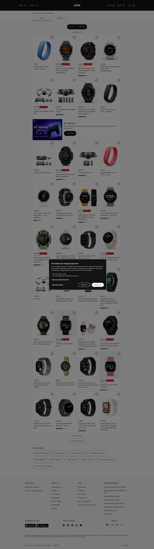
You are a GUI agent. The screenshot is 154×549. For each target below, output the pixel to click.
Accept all (98, 285)
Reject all (84, 285)
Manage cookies (57, 284)
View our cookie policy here (60, 279)
